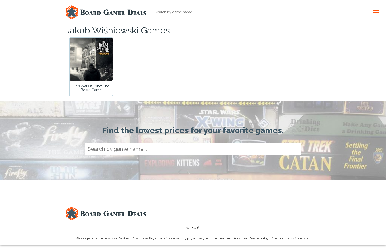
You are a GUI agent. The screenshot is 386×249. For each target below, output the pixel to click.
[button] (376, 11)
